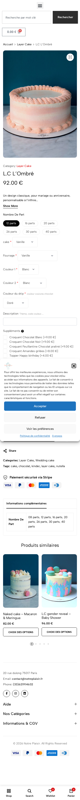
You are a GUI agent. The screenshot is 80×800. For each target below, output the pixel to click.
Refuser (40, 417)
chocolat (24, 466)
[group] (21, 581)
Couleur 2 (10, 283)
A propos (57, 435)
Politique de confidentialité (35, 435)
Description (23, 313)
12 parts (46, 517)
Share (12, 450)
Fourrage (10, 255)
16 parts (57, 517)
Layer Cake (24, 44)
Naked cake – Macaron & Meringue (20, 616)
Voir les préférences (40, 429)
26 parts (42, 522)
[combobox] (26, 17)
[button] (74, 366)
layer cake (48, 466)
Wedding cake (44, 460)
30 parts (54, 522)
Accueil (8, 44)
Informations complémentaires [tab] (26, 503)
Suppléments (12, 331)
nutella (60, 466)
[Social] (6, 693)
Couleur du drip (28, 293)
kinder (36, 466)
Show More (10, 206)
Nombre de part (13, 214)
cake (7, 242)
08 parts (33, 517)
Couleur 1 (10, 269)
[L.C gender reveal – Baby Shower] (59, 581)
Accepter (40, 406)
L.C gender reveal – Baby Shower (56, 616)
